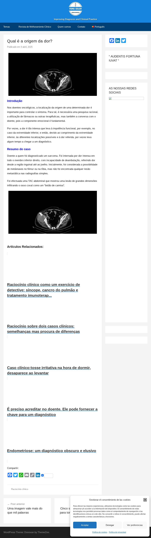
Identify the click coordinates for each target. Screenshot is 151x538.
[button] (145, 499)
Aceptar (85, 525)
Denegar (110, 525)
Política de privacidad (117, 532)
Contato (81, 26)
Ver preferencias (135, 525)
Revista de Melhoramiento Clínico (35, 26)
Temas (6, 26)
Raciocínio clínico (19, 489)
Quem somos (64, 26)
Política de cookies (99, 532)
